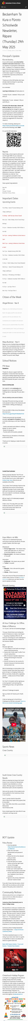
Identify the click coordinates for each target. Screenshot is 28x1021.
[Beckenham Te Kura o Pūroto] (13, 2)
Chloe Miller (18, 50)
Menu (4, 7)
